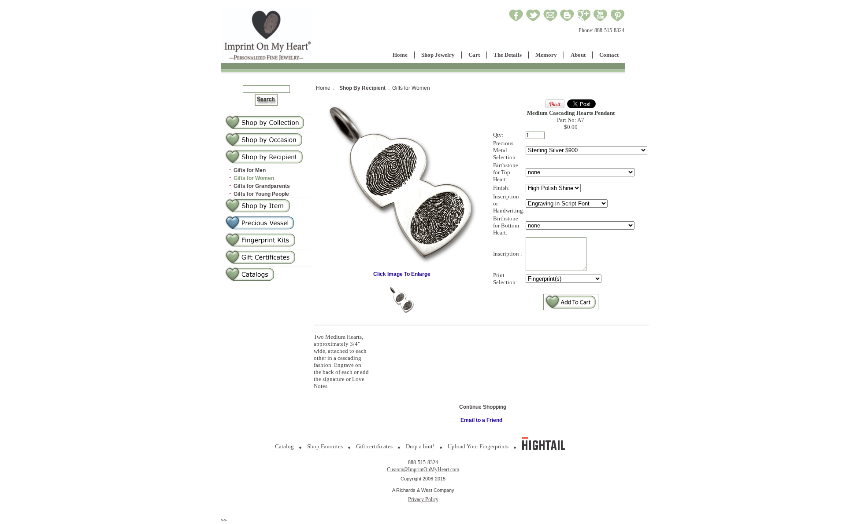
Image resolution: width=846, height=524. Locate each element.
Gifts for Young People (261, 194)
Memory (546, 54)
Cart (474, 54)
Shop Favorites (325, 446)
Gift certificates (374, 446)
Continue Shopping (482, 407)
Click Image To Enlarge (401, 274)
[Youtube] (601, 20)
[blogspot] (567, 20)
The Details (508, 54)
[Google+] (583, 20)
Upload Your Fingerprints (478, 446)
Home (400, 54)
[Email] (550, 20)
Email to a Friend (481, 420)
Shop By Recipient (362, 88)
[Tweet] (533, 20)
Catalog (284, 446)
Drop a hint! (420, 446)
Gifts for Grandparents (262, 186)
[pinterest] (617, 20)
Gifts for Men (250, 170)
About (578, 54)
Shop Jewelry (438, 54)
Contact (609, 54)
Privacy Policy (423, 499)
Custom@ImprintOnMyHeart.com (423, 469)
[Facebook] (516, 20)
